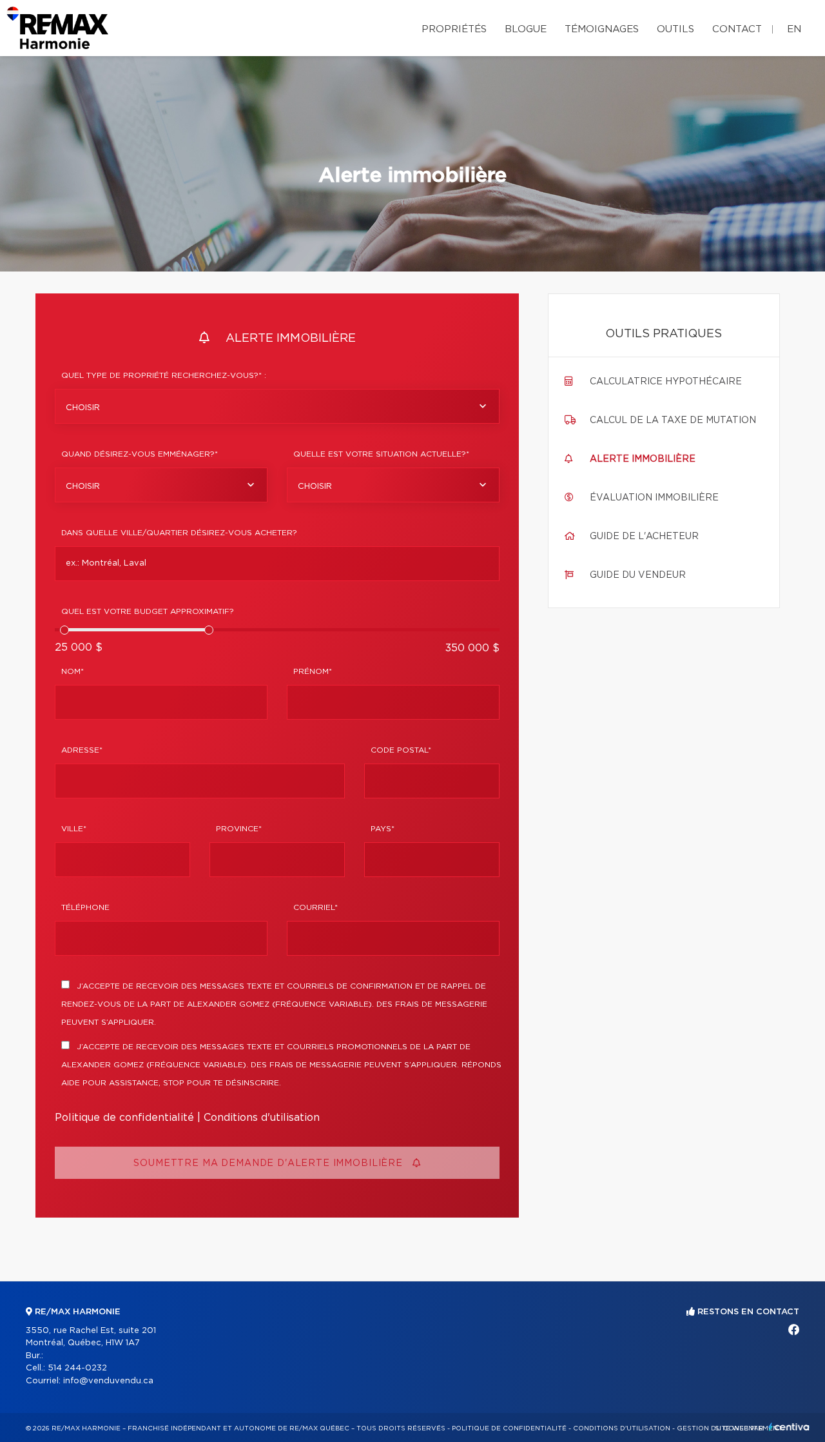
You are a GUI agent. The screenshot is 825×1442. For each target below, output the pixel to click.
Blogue (526, 29)
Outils (675, 29)
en (794, 29)
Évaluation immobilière (654, 497)
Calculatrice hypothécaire (666, 381)
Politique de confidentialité (124, 1117)
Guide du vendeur (638, 575)
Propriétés (454, 29)
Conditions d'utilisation (262, 1117)
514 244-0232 (77, 1368)
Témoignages (602, 29)
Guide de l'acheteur (644, 536)
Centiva (789, 1427)
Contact (737, 29)
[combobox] (277, 406)
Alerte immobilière (642, 459)
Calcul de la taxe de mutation (673, 420)
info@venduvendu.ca (108, 1381)
